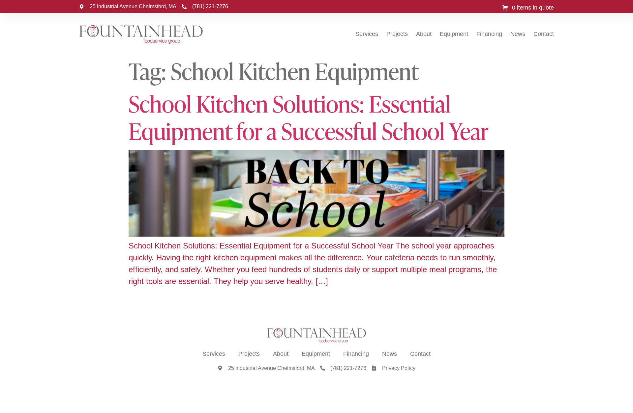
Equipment (454, 34)
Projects (397, 34)
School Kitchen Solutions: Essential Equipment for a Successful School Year (309, 117)
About (424, 34)
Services (366, 34)
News (517, 34)
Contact (543, 34)
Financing (489, 34)
